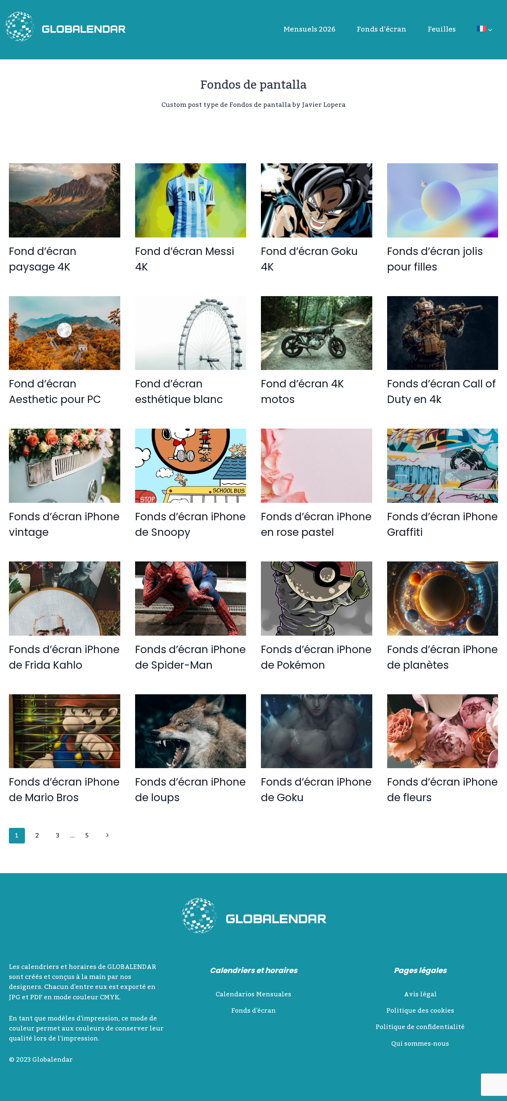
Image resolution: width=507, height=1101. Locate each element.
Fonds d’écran (381, 29)
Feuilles (442, 29)
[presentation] (64, 200)
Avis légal (420, 994)
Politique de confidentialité (420, 1027)
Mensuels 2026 (310, 29)
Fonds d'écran (253, 1011)
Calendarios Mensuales (253, 994)
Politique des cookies (420, 1011)
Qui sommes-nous (420, 1044)
